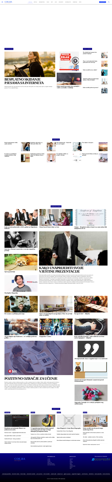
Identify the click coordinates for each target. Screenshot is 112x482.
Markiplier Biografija (11, 293)
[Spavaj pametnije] (20, 262)
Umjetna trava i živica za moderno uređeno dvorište (41, 434)
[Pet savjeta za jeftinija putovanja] (21, 304)
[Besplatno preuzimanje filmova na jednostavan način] (16, 421)
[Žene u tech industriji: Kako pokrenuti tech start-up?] (104, 64)
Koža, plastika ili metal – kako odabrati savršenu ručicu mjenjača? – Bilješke (89, 337)
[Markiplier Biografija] (20, 283)
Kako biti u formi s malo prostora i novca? (91, 444)
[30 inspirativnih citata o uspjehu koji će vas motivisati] (91, 349)
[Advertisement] (56, 24)
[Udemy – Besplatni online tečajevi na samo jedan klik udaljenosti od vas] (91, 217)
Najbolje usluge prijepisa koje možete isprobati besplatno (68, 434)
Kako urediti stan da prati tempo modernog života (93, 429)
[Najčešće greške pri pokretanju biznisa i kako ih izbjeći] (104, 81)
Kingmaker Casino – (45, 336)
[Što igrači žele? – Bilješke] (91, 304)
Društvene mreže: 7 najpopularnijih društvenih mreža (15, 432)
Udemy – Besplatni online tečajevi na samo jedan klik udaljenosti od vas (90, 227)
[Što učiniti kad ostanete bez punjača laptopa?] (104, 55)
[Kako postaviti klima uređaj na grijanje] (103, 157)
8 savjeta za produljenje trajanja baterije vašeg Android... (10, 155)
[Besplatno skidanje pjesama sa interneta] (29, 64)
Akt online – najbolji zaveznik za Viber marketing (93, 437)
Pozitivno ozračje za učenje (30, 378)
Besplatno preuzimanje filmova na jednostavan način (14, 429)
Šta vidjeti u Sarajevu (87, 142)
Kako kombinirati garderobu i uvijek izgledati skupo (41, 446)
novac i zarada (87, 48)
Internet (85, 412)
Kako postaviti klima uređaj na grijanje (90, 154)
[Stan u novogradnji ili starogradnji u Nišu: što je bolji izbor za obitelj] (56, 304)
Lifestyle (33, 412)
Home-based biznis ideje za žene (49, 227)
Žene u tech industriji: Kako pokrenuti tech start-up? (90, 61)
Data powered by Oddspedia (101, 456)
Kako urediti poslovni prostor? (90, 87)
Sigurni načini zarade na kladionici (64, 437)
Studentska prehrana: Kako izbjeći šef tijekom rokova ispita (37, 155)
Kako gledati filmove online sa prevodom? (12, 435)
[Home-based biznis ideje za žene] (56, 217)
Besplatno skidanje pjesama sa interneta (24, 81)
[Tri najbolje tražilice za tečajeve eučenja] (77, 157)
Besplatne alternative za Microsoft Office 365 (36, 143)
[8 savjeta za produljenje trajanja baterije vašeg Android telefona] (25, 157)
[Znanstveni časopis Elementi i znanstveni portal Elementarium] (91, 370)
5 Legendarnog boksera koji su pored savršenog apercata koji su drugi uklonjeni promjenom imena (42, 429)
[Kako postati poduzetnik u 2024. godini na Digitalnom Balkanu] (21, 217)
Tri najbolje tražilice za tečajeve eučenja (62, 154)
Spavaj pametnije (9, 271)
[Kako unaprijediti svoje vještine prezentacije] (73, 248)
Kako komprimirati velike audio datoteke (11, 143)
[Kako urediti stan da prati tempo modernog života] (95, 421)
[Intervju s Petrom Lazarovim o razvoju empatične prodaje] (20, 239)
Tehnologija (7, 412)
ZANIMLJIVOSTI (56, 408)
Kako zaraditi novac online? (90, 70)
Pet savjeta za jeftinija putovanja (14, 314)
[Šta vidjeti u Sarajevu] (103, 146)
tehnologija (56, 139)
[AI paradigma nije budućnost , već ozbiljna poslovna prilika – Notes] (21, 327)
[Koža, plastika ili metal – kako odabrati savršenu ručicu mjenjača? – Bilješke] (91, 327)
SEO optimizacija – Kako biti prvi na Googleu (63, 143)
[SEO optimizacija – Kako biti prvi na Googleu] (77, 146)
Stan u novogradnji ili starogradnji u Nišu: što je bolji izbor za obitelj (55, 314)
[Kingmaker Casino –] (56, 327)
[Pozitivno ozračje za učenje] (38, 358)
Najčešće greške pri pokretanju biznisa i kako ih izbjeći (91, 79)
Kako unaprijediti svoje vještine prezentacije (61, 269)
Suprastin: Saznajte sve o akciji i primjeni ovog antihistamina (89, 403)
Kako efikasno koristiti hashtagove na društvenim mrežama (68, 440)
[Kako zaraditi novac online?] (104, 73)
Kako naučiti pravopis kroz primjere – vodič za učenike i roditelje (68, 86)
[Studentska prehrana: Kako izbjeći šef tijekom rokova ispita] (51, 157)
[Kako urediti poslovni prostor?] (104, 90)
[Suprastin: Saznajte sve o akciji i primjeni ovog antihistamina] (91, 393)
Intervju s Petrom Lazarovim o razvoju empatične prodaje (19, 249)
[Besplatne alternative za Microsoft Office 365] (51, 146)
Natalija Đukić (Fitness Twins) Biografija (65, 431)
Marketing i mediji (56, 206)
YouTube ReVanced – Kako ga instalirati (12, 438)
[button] (108, 2)
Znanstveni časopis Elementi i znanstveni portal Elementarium (89, 380)
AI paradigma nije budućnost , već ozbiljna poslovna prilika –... (20, 337)
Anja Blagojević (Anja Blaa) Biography (69, 428)
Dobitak (59, 412)
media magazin (9, 48)
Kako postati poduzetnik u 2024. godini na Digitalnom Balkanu (20, 227)
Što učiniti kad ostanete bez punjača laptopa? (90, 53)
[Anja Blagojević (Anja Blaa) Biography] (69, 421)
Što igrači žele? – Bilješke (82, 314)
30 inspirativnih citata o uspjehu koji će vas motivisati (91, 358)
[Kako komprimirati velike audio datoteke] (25, 146)
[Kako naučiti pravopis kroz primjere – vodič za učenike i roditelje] (69, 79)
